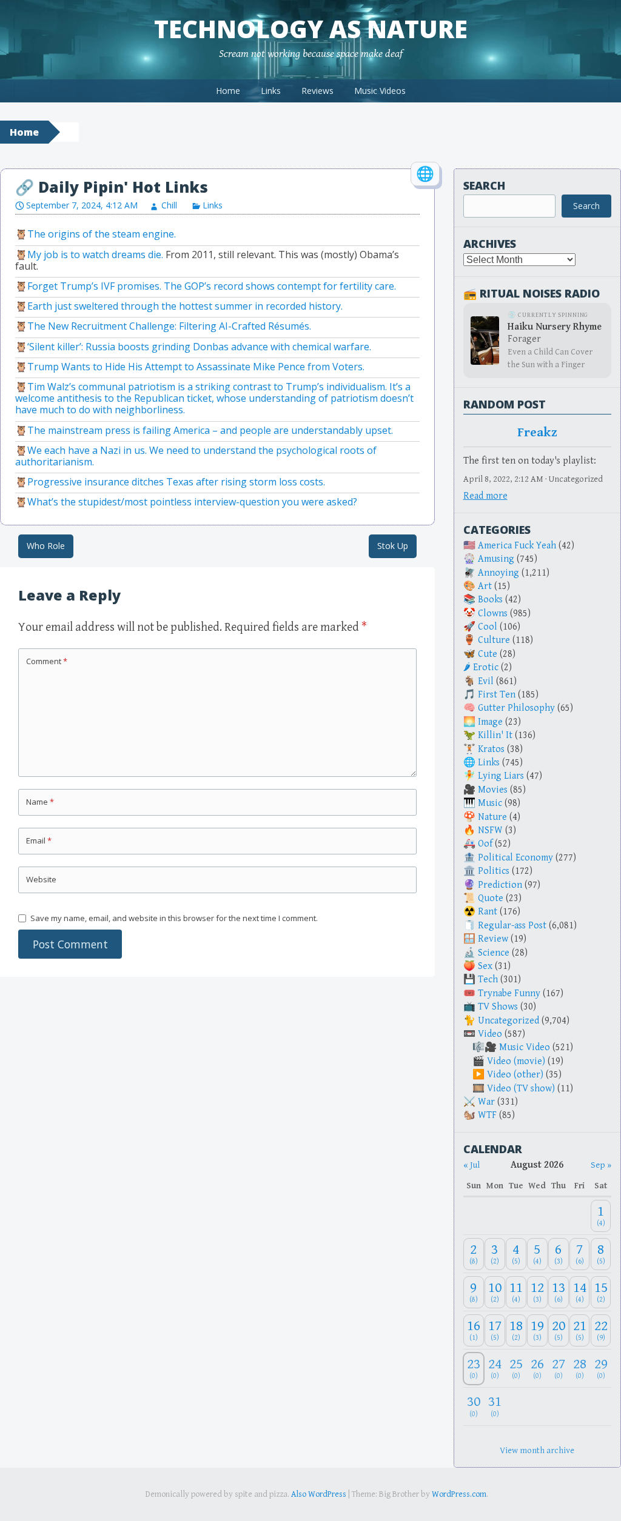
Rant (487, 911)
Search (484, 185)
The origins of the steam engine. (101, 234)
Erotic (485, 667)
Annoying (498, 573)
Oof (485, 844)
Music (490, 803)
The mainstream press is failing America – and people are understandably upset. (210, 430)
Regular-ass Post (512, 925)
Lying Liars (501, 776)
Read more (485, 496)
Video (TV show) (521, 1088)
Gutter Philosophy (516, 708)
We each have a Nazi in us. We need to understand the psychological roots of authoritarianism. (196, 456)
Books (490, 599)
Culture (494, 640)
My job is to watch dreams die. (95, 254)
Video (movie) (516, 1061)
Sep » (601, 1165)
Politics (493, 871)
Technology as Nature (311, 28)
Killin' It (495, 735)
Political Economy (515, 858)
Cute (487, 654)
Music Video (524, 1047)
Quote (490, 898)
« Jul (471, 1165)
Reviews (317, 90)
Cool (487, 627)
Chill (169, 205)
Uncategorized (508, 1021)
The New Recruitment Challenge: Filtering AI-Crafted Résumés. (169, 326)
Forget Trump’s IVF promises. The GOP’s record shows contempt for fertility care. (211, 286)
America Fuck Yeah (517, 545)
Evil (486, 681)
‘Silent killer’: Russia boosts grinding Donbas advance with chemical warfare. (199, 346)
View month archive (537, 1450)
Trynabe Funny (509, 993)
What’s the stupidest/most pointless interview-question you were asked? (192, 501)
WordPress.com (459, 1494)
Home (228, 90)
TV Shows (498, 1007)
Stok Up (392, 545)
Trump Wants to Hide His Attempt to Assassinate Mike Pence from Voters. (195, 366)
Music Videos (380, 90)
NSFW (490, 830)
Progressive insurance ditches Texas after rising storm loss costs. (176, 481)
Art (485, 586)
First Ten (496, 695)
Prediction (500, 885)
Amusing (496, 559)
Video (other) (515, 1074)
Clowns (493, 613)
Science (493, 953)
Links (271, 90)
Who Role (46, 545)
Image (490, 722)
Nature (492, 817)
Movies (493, 790)
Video (490, 1034)
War (486, 1102)
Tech (488, 979)
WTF (487, 1115)
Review (493, 939)
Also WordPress (318, 1494)
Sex (485, 966)
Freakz (537, 432)
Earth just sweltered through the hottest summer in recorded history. (185, 306)
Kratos (491, 749)
